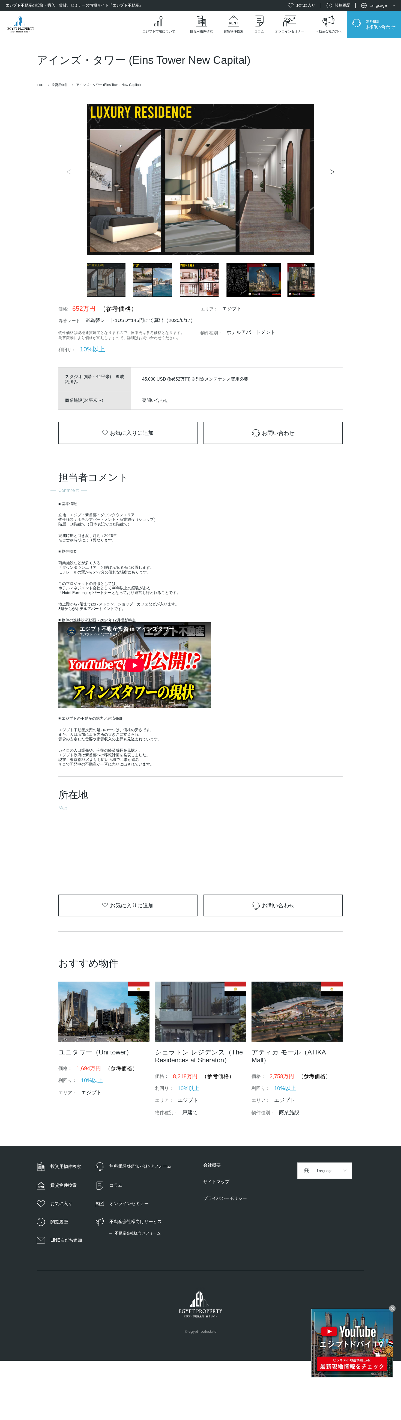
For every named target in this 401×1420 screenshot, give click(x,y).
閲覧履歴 (342, 5)
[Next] (331, 171)
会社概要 (212, 1165)
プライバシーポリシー (225, 1198)
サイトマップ (216, 1181)
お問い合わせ (278, 433)
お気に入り (305, 5)
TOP (40, 85)
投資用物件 (60, 85)
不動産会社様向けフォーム (138, 1233)
